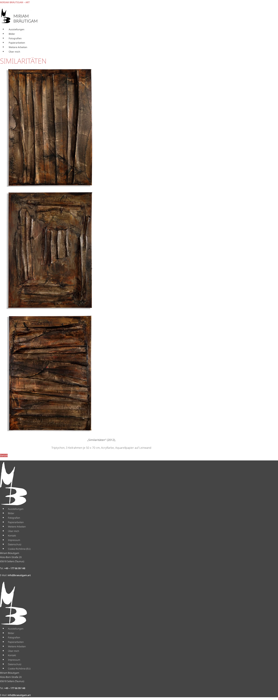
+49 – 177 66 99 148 (14, 568)
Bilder (12, 33)
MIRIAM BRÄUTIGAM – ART (15, 2)
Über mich (14, 51)
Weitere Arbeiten (18, 47)
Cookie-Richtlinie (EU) (19, 548)
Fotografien (15, 38)
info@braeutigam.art (19, 575)
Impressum (14, 540)
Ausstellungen (16, 29)
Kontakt (12, 535)
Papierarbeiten (17, 42)
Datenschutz (14, 544)
